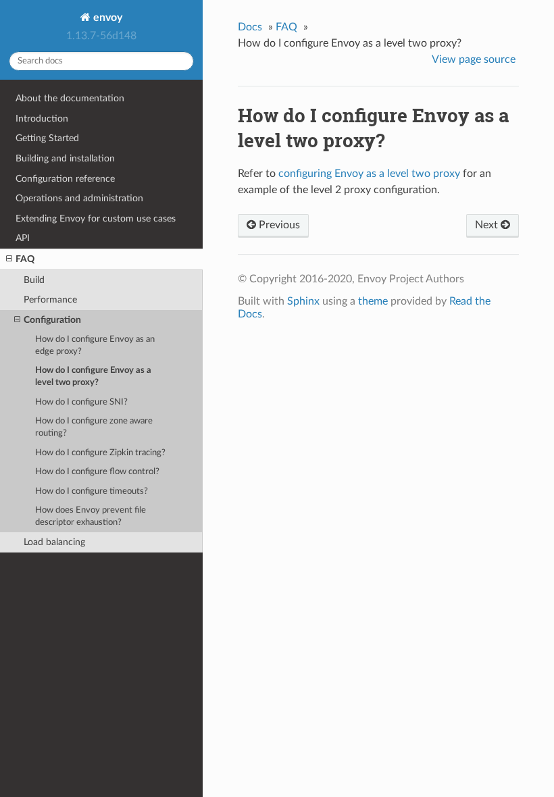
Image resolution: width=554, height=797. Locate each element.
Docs (250, 27)
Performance (50, 299)
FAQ (25, 259)
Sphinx (303, 301)
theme (373, 301)
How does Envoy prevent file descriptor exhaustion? (90, 516)
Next (488, 225)
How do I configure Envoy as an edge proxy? (95, 345)
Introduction (42, 118)
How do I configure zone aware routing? (94, 427)
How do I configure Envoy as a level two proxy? (93, 376)
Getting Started (47, 138)
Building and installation (65, 158)
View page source (473, 59)
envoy (106, 17)
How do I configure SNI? (81, 402)
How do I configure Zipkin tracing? (100, 452)
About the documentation (70, 98)
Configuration (52, 320)
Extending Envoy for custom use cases (96, 218)
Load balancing (54, 542)
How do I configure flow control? (97, 471)
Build (34, 280)
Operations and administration (79, 198)
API (23, 238)
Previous (278, 225)
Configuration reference (65, 179)
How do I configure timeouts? (91, 491)
